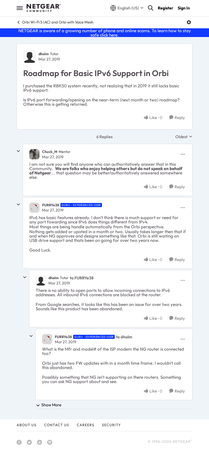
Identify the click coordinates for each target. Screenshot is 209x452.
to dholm (124, 337)
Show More (51, 404)
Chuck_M (49, 151)
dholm (43, 54)
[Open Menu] (188, 22)
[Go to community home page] (44, 8)
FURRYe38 (50, 205)
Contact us (56, 425)
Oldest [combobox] (183, 137)
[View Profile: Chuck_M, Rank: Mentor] (34, 154)
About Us (26, 425)
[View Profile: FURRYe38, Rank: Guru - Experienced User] (34, 208)
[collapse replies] (18, 151)
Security (111, 425)
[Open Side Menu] (19, 8)
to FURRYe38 (82, 278)
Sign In (184, 7)
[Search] (151, 8)
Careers (85, 425)
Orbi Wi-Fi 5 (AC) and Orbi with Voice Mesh (57, 22)
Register (165, 7)
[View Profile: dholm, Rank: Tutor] (29, 56)
